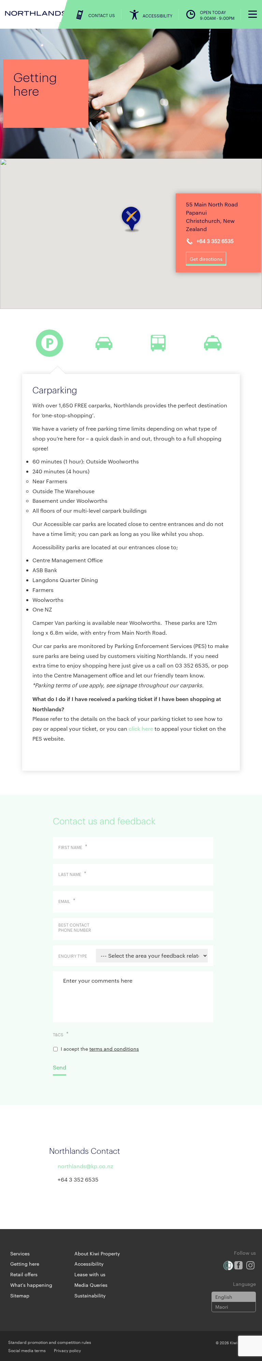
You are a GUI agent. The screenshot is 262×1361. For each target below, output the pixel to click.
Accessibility (89, 1263)
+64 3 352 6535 (215, 240)
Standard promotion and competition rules (49, 1342)
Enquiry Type (72, 956)
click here (142, 728)
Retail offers (24, 1274)
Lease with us (89, 1274)
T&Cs (61, 1034)
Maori (221, 1306)
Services (20, 1253)
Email (66, 901)
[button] (131, 219)
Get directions (206, 258)
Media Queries (90, 1284)
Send (59, 1067)
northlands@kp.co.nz (85, 1166)
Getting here (24, 1263)
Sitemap (19, 1295)
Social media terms (27, 1350)
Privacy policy (67, 1350)
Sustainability (90, 1295)
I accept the (100, 1048)
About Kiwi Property (97, 1253)
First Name (72, 847)
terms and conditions (114, 1048)
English (223, 1296)
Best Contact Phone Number (74, 927)
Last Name (72, 874)
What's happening (31, 1284)
